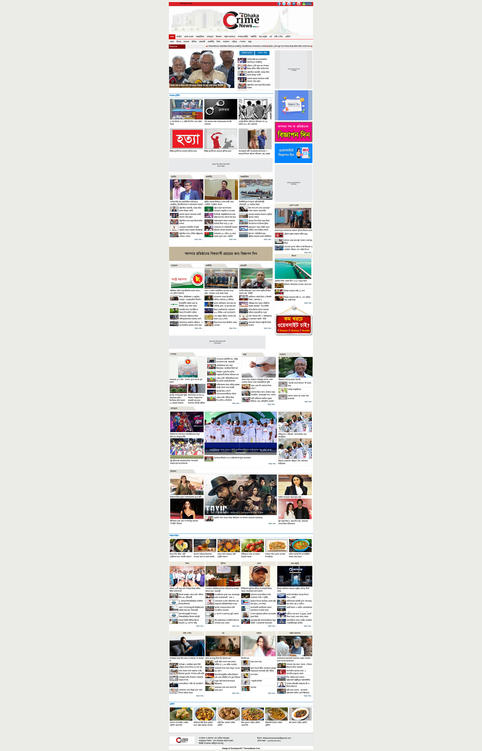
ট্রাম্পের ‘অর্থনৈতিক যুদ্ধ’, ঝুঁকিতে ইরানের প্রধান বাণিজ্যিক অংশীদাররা (255, 236)
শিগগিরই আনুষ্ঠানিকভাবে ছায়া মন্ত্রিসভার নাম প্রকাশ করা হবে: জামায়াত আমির (220, 217)
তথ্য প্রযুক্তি (263, 36)
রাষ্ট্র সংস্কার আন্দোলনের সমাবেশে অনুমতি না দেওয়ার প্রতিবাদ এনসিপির (219, 211)
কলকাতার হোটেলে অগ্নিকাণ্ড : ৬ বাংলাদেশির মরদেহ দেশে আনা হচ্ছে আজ (186, 325)
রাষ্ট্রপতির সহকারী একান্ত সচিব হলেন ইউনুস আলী (290, 46)
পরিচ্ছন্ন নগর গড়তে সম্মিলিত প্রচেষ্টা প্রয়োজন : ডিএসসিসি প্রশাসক (254, 306)
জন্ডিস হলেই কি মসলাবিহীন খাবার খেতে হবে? (299, 555)
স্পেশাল (242, 41)
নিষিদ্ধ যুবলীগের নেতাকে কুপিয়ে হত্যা (183, 151)
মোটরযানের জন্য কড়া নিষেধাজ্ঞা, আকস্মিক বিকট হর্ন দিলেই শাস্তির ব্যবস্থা (222, 368)
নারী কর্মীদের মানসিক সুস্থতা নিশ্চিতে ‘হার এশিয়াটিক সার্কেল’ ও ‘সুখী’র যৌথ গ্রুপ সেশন (258, 401)
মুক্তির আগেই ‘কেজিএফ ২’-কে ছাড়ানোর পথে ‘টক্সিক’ (240, 512)
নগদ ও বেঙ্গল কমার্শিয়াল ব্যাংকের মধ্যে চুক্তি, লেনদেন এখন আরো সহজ (218, 292)
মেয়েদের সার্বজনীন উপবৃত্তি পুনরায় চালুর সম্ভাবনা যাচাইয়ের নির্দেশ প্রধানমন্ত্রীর (186, 230)
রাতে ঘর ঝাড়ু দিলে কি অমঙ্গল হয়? (218, 658)
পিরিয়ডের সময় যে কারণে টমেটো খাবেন (250, 555)
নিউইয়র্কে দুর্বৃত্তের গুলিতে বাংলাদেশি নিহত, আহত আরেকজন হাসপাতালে (256, 589)
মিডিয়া (194, 41)
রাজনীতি (211, 41)
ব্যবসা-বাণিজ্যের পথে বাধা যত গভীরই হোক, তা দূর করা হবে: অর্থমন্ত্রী (220, 306)
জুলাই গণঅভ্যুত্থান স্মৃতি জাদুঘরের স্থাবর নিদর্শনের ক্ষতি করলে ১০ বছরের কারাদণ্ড (178, 399)
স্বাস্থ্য (250, 41)
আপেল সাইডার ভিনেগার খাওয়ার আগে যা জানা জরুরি (204, 555)
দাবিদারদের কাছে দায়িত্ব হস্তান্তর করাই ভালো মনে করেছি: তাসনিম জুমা (223, 387)
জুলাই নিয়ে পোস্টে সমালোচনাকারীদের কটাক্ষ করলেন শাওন (221, 394)
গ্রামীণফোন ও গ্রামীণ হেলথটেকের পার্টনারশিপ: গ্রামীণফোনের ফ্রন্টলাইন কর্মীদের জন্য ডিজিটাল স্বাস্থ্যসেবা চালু (294, 611)
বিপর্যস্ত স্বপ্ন (245, 658)
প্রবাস (172, 41)
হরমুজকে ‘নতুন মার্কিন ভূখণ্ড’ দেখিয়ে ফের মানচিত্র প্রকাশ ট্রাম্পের (254, 230)
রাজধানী (202, 41)
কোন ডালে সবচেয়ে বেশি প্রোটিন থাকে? (226, 555)
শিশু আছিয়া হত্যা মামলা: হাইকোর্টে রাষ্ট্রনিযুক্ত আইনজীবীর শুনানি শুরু (293, 680)
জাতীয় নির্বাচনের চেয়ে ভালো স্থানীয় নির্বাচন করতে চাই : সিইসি (196, 85)
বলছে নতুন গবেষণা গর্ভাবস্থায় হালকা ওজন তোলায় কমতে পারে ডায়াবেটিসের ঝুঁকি (257, 380)
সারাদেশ (226, 41)
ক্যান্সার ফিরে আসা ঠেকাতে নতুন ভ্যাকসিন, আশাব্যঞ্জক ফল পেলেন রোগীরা (259, 395)
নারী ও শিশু (278, 36)
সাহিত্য (234, 41)
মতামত (186, 41)
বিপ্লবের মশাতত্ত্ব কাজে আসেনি (289, 379)
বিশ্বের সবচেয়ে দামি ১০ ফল (294, 291)
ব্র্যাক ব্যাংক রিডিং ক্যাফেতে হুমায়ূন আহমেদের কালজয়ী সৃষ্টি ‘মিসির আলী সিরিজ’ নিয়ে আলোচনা (258, 671)
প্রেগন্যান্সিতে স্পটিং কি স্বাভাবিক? (191, 683)
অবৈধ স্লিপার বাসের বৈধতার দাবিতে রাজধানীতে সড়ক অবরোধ (254, 312)
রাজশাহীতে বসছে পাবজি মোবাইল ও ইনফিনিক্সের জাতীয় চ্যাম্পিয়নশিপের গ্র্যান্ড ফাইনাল (294, 623)
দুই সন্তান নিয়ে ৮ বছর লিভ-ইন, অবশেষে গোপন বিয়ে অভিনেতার (293, 522)
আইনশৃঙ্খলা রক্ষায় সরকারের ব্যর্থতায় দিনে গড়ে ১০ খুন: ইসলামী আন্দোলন (219, 224)
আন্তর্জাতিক (200, 36)
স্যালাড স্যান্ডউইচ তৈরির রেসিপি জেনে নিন (179, 723)
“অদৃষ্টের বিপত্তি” (256, 681)
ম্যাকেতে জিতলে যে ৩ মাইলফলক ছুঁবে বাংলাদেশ (232, 458)
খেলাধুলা (210, 36)
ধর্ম (271, 36)
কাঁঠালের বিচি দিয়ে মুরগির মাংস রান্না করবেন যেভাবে (203, 723)
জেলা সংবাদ (188, 36)
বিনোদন (219, 36)
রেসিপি (287, 36)
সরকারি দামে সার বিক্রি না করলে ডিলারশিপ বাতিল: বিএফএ (184, 312)
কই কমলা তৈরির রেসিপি (298, 722)
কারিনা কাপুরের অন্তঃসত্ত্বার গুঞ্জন (289, 497)
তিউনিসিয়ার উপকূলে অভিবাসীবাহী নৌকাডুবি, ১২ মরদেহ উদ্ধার (251, 203)
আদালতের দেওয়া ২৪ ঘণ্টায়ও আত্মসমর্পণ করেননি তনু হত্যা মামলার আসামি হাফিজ (196, 399)
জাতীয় (179, 36)
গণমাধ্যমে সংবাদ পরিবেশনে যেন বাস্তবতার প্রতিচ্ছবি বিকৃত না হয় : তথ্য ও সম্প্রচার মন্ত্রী (222, 604)
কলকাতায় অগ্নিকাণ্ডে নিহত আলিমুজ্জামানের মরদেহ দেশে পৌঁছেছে (185, 319)
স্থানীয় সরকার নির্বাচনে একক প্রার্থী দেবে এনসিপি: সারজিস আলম (219, 203)
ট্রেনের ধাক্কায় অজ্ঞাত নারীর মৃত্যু (296, 234)
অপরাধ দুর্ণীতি (243, 36)
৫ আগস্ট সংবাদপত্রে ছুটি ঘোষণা (226, 614)
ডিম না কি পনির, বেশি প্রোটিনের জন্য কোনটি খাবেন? (181, 555)
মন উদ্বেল (254, 674)
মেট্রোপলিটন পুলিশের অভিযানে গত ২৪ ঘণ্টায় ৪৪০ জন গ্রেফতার (253, 122)
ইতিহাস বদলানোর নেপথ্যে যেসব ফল (297, 284)
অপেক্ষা (253, 687)
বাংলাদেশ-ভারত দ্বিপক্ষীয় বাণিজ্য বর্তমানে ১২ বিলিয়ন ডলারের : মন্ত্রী (219, 300)
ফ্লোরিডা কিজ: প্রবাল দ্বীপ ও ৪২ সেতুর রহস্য (291, 281)
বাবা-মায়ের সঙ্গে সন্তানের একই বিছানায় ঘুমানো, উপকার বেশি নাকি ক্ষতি (186, 674)
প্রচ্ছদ (172, 36)
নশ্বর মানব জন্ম (256, 662)
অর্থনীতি (253, 36)
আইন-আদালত (229, 36)
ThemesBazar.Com (251, 748)
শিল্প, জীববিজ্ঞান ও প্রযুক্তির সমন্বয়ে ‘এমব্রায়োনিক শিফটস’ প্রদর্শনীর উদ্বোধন (185, 300)
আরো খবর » (198, 239)
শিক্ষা (218, 41)
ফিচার (179, 41)
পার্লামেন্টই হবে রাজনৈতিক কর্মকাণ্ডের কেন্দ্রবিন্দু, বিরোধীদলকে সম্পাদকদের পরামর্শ (197, 46)
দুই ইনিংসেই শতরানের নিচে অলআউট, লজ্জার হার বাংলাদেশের (184, 462)
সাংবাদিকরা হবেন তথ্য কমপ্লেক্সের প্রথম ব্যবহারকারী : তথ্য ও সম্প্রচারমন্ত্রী (222, 597)
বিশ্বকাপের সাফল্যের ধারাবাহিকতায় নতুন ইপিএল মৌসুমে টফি (185, 435)
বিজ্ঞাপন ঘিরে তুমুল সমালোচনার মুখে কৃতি (186, 497)
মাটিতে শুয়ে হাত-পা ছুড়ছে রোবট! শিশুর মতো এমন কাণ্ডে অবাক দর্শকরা (294, 617)
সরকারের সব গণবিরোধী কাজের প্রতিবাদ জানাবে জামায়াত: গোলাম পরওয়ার (220, 230)
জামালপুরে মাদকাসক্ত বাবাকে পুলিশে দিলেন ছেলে (293, 230)
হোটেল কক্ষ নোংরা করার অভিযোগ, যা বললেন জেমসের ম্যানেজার (238, 517)
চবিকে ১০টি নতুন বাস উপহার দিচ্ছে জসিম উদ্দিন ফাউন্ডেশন (250, 46)
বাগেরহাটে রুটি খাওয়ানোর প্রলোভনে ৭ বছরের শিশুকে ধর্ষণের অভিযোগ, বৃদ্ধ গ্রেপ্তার (254, 152)
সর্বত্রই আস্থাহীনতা (294, 389)
